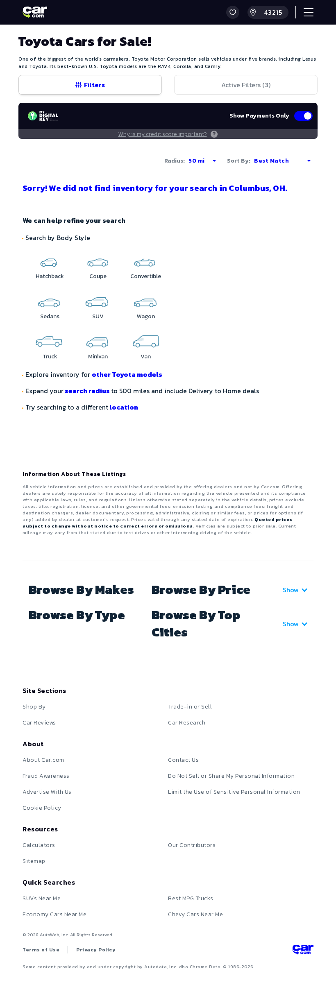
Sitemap (34, 861)
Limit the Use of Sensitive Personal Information (234, 792)
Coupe (98, 276)
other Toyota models (127, 374)
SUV (98, 316)
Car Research (186, 722)
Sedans (49, 316)
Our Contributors (192, 845)
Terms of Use (41, 949)
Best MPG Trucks (190, 898)
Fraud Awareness (46, 776)
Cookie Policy (42, 808)
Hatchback (50, 276)
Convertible (145, 276)
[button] (232, 12)
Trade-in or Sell (190, 706)
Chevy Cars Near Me (195, 914)
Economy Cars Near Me (54, 914)
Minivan (98, 356)
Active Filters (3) (245, 85)
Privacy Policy (96, 949)
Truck (50, 356)
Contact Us (183, 760)
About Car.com (43, 760)
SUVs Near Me (42, 898)
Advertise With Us (47, 792)
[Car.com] (35, 12)
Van (146, 356)
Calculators (39, 845)
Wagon (146, 316)
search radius (87, 391)
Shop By (34, 706)
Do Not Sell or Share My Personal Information (231, 776)
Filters (94, 85)
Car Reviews (39, 722)
